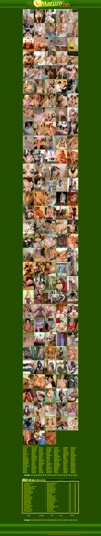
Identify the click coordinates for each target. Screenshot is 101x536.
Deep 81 (56, 452)
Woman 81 (65, 461)
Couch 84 (65, 460)
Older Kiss (49, 494)
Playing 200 (56, 463)
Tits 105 (24, 471)
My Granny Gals (28, 508)
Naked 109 (56, 455)
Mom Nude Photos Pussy (53, 506)
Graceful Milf (50, 508)
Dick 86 (33, 454)
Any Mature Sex (50, 503)
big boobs (41, 515)
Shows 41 (73, 468)
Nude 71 (72, 461)
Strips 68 (73, 458)
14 (62, 475)
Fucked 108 (34, 459)
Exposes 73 (73, 447)
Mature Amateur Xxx (29, 487)
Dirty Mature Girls (28, 498)
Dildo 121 (34, 452)
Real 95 (65, 450)
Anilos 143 (56, 451)
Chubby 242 (25, 460)
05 (41, 475)
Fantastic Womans (28, 491)
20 (76, 475)
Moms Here (26, 485)
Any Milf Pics (50, 485)
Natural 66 (73, 465)
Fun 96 (40, 465)
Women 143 (49, 472)
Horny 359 (48, 448)
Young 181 (34, 448)
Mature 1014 (25, 461)
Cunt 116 (25, 451)
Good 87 (48, 452)
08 (48, 475)
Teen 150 (34, 455)
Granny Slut (50, 510)
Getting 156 (34, 450)
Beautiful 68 (25, 463)
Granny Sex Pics (51, 491)
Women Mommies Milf (29, 489)
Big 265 (24, 450)
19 (73, 475)
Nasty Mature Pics (51, 490)
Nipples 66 (73, 472)
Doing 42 (41, 456)
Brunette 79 (34, 467)
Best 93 (40, 467)
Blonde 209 (25, 458)
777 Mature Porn (28, 505)
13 (59, 475)
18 (71, 475)
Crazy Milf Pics (27, 500)
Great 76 (56, 454)
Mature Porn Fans (28, 497)
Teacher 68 (65, 451)
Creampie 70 (66, 452)
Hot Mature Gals (51, 497)
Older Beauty (27, 496)
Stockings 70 (57, 465)
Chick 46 (41, 471)
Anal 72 (40, 468)
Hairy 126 (25, 467)
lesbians (72, 515)
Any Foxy (49, 493)
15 (64, 475)
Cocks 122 (56, 447)
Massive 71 (73, 463)
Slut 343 (48, 451)
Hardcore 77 (49, 467)
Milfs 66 (65, 456)
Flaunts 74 (73, 459)
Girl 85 (40, 458)
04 (38, 475)
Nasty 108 (41, 459)
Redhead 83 (41, 460)
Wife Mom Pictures (51, 498)
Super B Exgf (50, 504)
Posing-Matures (28, 511)
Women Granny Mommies (30, 486)
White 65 (73, 454)
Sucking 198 (25, 454)
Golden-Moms (27, 484)
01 (31, 475)
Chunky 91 (65, 447)
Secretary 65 (73, 455)
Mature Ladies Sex (51, 492)
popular (28, 515)
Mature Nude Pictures (52, 483)
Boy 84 (48, 454)
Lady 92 (33, 460)
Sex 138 (40, 451)
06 (43, 475)
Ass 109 (40, 455)
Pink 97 (65, 458)
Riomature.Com (28, 493)
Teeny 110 (34, 471)
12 (57, 475)
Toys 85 (24, 468)
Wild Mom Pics (50, 487)
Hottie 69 (41, 452)
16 (66, 475)
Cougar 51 (73, 460)
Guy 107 (33, 464)
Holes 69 (65, 472)
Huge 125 (41, 448)
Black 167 (25, 469)
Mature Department (28, 492)
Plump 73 (73, 456)
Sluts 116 (41, 461)
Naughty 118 (41, 463)
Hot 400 (24, 448)
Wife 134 (48, 469)
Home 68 (73, 451)
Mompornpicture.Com (52, 500)
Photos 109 (56, 460)
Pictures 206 (49, 471)
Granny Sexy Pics (51, 511)
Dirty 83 (55, 471)
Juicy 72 (48, 460)
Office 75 (65, 463)
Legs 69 (72, 452)
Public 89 (56, 458)
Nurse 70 (73, 467)
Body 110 (65, 448)
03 (36, 475)
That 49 (48, 459)
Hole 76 (65, 467)
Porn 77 (72, 450)
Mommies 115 (57, 464)
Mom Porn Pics (27, 503)
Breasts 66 (73, 469)
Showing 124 (57, 450)
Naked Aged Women (51, 489)
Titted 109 (41, 472)
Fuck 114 (34, 461)
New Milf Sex (27, 507)
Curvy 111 (56, 472)
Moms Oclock (27, 504)
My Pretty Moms (51, 505)
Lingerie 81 (48, 450)
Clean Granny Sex (51, 499)
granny (61, 515)
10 (52, 475)
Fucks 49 (34, 465)
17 (69, 475)
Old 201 (24, 452)
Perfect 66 (73, 471)
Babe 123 (41, 464)
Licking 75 (65, 471)
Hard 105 (34, 451)
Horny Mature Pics (28, 506)
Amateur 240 (49, 468)
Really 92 (41, 469)
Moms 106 (65, 455)
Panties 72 (73, 448)
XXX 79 (65, 464)
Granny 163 (34, 447)
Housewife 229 (26, 465)
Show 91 (41, 447)
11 (55, 475)
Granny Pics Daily (51, 484)
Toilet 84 (56, 469)
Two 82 (48, 456)
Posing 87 (65, 459)
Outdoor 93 (65, 454)
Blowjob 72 (48, 464)
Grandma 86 (34, 456)
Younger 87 (48, 463)
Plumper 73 (56, 468)
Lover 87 (41, 450)
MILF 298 (25, 472)
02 (34, 475)
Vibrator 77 (65, 468)
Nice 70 (48, 461)
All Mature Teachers (28, 483)
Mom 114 (34, 472)
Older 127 (25, 456)
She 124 (25, 455)
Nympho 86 (48, 455)
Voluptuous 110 (57, 459)
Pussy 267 (25, 447)
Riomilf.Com (27, 494)
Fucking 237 (25, 459)
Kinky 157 (34, 469)
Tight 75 (65, 469)
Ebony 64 (65, 465)
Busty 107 (34, 458)
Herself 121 (41, 454)
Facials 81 (56, 467)
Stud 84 (48, 465)
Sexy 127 (34, 468)
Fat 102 (33, 463)
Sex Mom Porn (27, 490)
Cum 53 (55, 448)
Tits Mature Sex (50, 507)
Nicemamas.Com (51, 501)
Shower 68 (73, 464)
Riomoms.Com (27, 499)
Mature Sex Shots (28, 510)
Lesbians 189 (57, 456)
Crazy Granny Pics (51, 486)
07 (45, 475)
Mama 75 (48, 458)
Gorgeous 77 (49, 447)
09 (50, 475)
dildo (52, 515)
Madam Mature (27, 501)
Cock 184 (25, 464)
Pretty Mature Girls (51, 496)
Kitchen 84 (56, 461)
